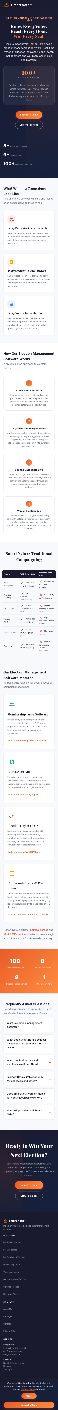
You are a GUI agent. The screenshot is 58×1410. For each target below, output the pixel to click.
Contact (7, 1324)
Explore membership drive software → (26, 740)
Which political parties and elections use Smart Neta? (22, 1062)
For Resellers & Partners (14, 1257)
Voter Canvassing (11, 1272)
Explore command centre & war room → (27, 914)
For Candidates (10, 1250)
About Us (7, 1309)
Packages (7, 1316)
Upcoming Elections (12, 1294)
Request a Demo (29, 114)
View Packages (29, 1195)
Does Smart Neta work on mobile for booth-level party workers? (26, 1095)
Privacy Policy (9, 1331)
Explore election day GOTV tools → (25, 852)
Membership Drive (11, 1264)
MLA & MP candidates (17, 934)
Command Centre (11, 1287)
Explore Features (29, 124)
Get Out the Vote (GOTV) (14, 1279)
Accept (29, 1396)
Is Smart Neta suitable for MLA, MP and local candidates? (25, 1078)
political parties (39, 929)
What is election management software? (24, 1025)
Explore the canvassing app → (22, 794)
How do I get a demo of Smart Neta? (24, 1112)
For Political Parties (12, 1242)
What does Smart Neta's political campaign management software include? (26, 1043)
